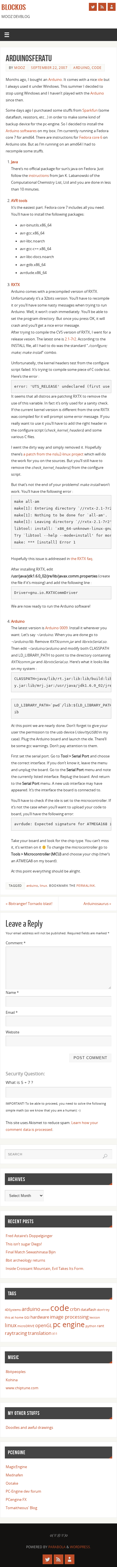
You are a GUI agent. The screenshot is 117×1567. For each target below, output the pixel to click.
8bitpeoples (16, 1371)
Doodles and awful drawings (29, 1427)
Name (12, 992)
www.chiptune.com (22, 1388)
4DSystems (13, 1310)
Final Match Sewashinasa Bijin (31, 1252)
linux (43, 886)
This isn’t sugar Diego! (24, 1244)
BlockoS (13, 7)
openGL (43, 1325)
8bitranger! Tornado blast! (29, 903)
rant (100, 1325)
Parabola (57, 1546)
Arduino (55, 79)
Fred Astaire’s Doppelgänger (29, 1235)
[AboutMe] (112, 7)
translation (39, 1332)
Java (14, 162)
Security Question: (25, 1073)
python (90, 1326)
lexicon (94, 1317)
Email (12, 1012)
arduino (81, 67)
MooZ (19, 67)
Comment (16, 943)
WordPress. (80, 1546)
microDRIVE (25, 1326)
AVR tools (19, 200)
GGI (27, 1317)
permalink (85, 886)
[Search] (105, 1156)
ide (100, 79)
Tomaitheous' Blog (21, 1507)
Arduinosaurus (97, 903)
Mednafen (14, 1475)
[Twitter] (93, 7)
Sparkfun (90, 110)
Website (12, 1032)
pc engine (69, 1324)
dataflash (88, 1309)
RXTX (15, 284)
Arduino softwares (21, 130)
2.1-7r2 (70, 339)
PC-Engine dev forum (23, 1491)
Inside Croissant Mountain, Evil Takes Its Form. (45, 1268)
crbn (75, 1309)
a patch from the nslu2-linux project (53, 454)
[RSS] (102, 7)
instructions (39, 175)
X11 (54, 1334)
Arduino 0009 (56, 628)
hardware (39, 1317)
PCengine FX (16, 1499)
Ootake (12, 1483)
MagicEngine (16, 1466)
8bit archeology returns (25, 1260)
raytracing (16, 1332)
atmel (45, 1310)
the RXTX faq (81, 558)
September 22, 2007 (49, 67)
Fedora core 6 (90, 137)
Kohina (12, 1380)
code (97, 67)
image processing (69, 1316)
